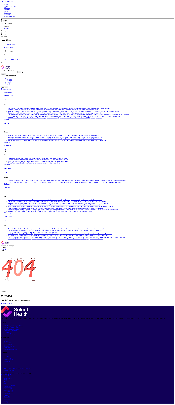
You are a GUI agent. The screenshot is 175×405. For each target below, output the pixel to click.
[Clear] (19, 72)
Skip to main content (7, 1)
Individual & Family (10, 6)
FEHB (6, 11)
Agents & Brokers (9, 16)
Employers (7, 13)
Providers (7, 14)
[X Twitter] (4, 375)
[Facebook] (2, 375)
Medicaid (7, 9)
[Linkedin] (8, 375)
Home (6, 4)
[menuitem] (89, 95)
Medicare (7, 8)
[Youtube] (10, 375)
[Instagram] (6, 375)
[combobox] (9, 72)
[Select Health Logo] (14, 317)
